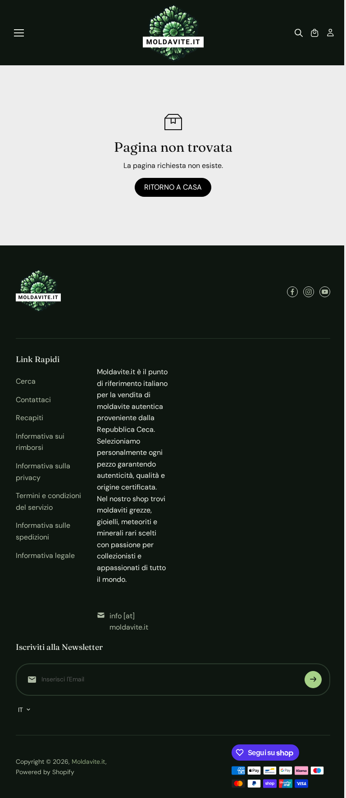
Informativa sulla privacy (43, 471)
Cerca (26, 381)
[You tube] (324, 291)
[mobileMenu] (19, 33)
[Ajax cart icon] (314, 33)
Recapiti (29, 417)
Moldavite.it (88, 761)
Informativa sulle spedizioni (43, 531)
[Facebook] (292, 291)
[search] (298, 33)
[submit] (313, 679)
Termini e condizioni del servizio (48, 501)
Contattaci (33, 399)
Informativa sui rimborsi (40, 442)
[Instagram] (308, 291)
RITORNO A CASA (173, 187)
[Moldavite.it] (173, 32)
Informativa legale (45, 555)
